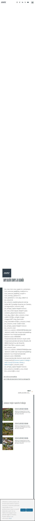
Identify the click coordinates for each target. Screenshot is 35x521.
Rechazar (29, 510)
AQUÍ (10, 518)
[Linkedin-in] (22, 2)
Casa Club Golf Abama (21, 409)
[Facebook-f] (20, 2)
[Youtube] (28, 2)
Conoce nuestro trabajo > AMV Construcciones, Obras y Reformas (17, 362)
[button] (32, 2)
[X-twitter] (25, 2)
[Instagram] (17, 2)
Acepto (23, 510)
